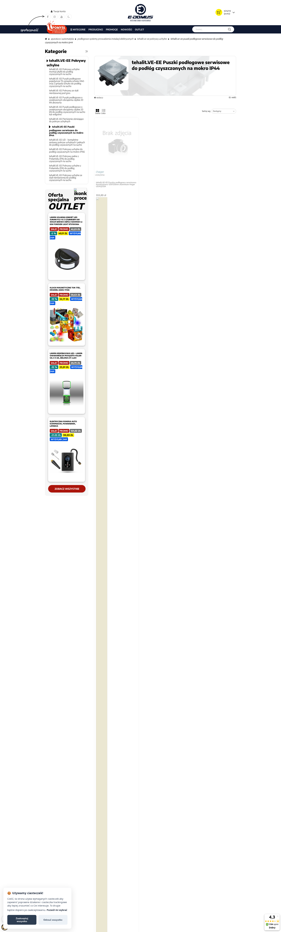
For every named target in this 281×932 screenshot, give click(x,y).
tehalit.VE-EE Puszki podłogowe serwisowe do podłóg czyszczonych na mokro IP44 (66, 131)
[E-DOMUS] (140, 12)
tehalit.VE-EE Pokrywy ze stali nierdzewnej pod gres (63, 91)
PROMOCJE (112, 29)
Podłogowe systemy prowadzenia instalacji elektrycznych (105, 38)
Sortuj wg (206, 111)
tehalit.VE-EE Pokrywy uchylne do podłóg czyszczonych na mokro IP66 (67, 150)
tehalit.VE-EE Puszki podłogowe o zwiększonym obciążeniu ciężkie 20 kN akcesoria (66, 100)
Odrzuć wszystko (52, 920)
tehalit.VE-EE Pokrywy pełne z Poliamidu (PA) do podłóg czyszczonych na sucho (64, 158)
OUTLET (139, 29)
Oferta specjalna (66, 201)
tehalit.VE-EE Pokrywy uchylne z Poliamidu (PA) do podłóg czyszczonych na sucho (65, 168)
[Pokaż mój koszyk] (218, 12)
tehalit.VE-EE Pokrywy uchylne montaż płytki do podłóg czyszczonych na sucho (64, 71)
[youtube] (62, 17)
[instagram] (55, 17)
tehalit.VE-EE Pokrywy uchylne (152, 38)
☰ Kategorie (78, 29)
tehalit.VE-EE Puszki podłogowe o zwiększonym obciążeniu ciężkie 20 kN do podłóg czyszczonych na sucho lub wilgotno (67, 111)
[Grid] (97, 110)
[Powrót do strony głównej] (46, 38)
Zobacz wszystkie (67, 488)
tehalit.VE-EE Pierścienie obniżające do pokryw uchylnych (66, 120)
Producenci (95, 29)
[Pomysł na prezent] (57, 29)
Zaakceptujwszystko (22, 920)
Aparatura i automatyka (62, 38)
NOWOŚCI (126, 29)
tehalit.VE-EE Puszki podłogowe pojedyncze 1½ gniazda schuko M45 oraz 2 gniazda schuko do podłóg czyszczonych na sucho (66, 82)
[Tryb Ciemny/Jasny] (69, 17)
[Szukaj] (230, 29)
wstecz (99, 98)
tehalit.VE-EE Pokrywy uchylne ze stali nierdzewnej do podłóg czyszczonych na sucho (65, 177)
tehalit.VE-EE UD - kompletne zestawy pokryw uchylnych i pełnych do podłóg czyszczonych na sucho (67, 142)
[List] (103, 110)
